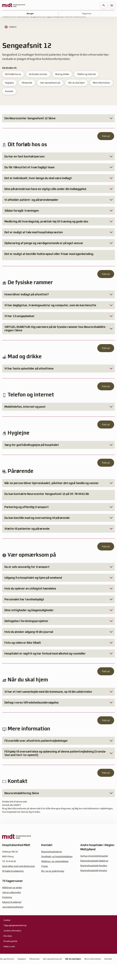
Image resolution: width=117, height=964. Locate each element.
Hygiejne (9, 83)
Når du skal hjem (76, 83)
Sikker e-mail (9, 946)
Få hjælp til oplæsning (13, 871)
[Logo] (13, 5)
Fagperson (86, 13)
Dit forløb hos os (13, 74)
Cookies (6, 920)
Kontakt (9, 91)
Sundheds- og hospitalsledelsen (56, 856)
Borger (30, 13)
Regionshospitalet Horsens (93, 870)
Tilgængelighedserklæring (14, 925)
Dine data (7, 936)
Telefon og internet (86, 74)
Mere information (101, 83)
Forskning (7, 897)
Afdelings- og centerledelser (55, 861)
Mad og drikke (62, 74)
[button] (104, 5)
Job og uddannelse (11, 892)
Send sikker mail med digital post (18, 866)
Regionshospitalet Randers (93, 865)
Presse (44, 866)
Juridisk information (12, 930)
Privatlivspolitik (10, 941)
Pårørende (27, 83)
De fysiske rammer (38, 74)
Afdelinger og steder (12, 887)
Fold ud (106, 136)
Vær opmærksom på (50, 83)
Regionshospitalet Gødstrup (94, 861)
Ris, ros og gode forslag (52, 871)
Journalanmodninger (12, 907)
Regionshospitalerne (51, 851)
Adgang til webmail (11, 902)
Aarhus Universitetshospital (94, 856)
